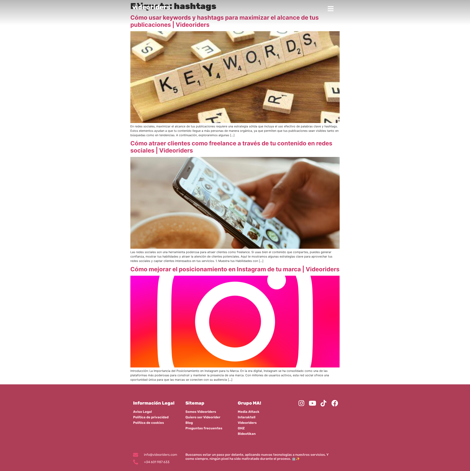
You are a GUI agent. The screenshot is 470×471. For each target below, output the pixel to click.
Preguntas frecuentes (203, 428)
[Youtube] (312, 403)
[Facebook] (334, 403)
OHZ (241, 428)
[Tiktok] (323, 403)
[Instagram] (301, 403)
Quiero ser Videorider (202, 417)
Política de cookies (148, 423)
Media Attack (248, 412)
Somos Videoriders (200, 412)
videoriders (151, 7)
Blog (189, 423)
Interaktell (246, 417)
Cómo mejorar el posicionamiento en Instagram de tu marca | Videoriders (234, 269)
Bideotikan (247, 434)
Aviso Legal (142, 412)
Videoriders (247, 423)
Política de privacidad (151, 417)
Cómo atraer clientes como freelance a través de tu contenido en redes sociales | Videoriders (231, 147)
